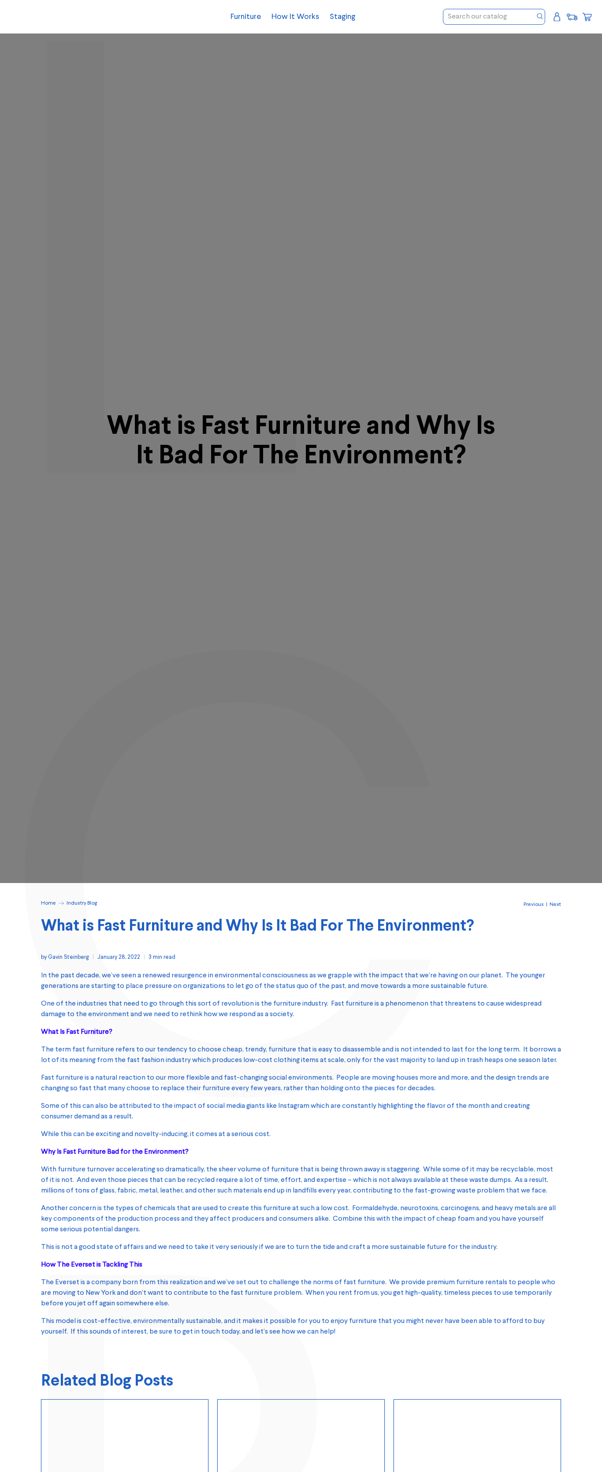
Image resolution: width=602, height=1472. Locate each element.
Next (555, 904)
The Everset (60, 1282)
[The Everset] (76, 16)
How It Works (295, 17)
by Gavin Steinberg (65, 957)
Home (48, 903)
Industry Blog (82, 903)
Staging (342, 17)
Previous (534, 904)
